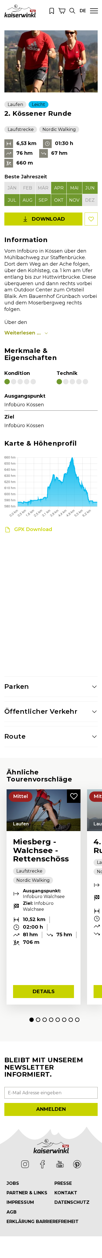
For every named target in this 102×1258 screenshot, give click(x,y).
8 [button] (77, 1020)
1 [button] (31, 1020)
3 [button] (44, 1020)
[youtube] (59, 1164)
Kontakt (65, 1192)
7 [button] (71, 1020)
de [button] (83, 10)
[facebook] (42, 1164)
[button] (72, 10)
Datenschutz (71, 1202)
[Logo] (20, 10)
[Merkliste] (51, 10)
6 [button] (64, 1020)
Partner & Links (27, 1192)
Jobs (13, 1183)
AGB (12, 1212)
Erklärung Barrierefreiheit (43, 1221)
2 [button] (38, 1020)
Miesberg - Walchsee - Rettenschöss (41, 850)
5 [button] (57, 1020)
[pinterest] (77, 1164)
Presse (63, 1183)
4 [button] (51, 1020)
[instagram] (25, 1164)
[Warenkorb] (62, 10)
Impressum (20, 1202)
